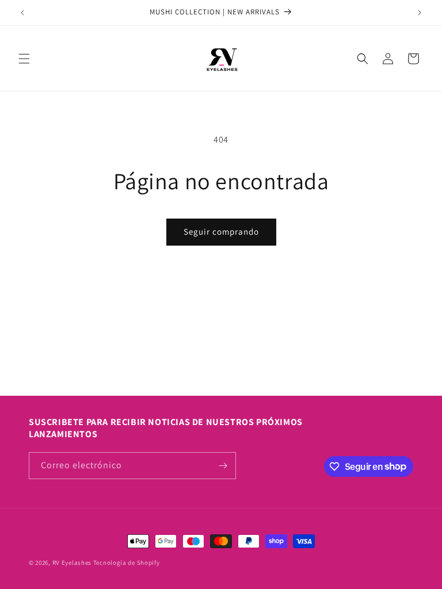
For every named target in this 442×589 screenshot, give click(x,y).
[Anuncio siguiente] (419, 12)
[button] (24, 58)
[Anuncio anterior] (22, 12)
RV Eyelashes (72, 563)
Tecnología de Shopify (126, 563)
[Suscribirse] (222, 465)
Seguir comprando (221, 231)
